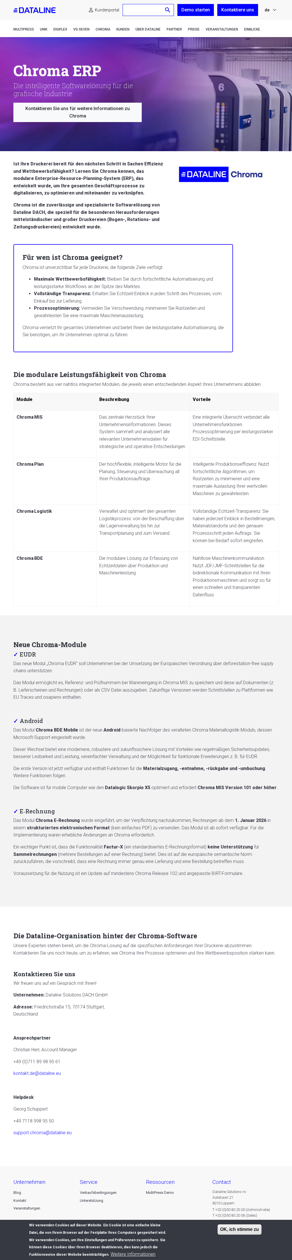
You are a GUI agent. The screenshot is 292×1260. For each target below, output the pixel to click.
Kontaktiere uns (237, 10)
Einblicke (252, 29)
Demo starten (195, 10)
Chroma (103, 29)
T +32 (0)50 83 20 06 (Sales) (234, 1215)
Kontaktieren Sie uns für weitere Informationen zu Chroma (77, 112)
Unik (43, 29)
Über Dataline (148, 29)
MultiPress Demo (160, 1192)
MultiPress (23, 29)
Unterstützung (91, 1200)
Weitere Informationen (133, 1254)
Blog (17, 1192)
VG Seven (81, 29)
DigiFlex (60, 29)
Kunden (122, 29)
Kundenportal (107, 10)
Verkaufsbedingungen (98, 1192)
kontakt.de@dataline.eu (37, 1073)
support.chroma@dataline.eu (42, 1132)
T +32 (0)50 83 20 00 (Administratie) (241, 1210)
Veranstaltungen (222, 29)
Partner (174, 29)
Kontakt (19, 1200)
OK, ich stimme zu (239, 1229)
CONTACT (221, 1182)
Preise (194, 29)
